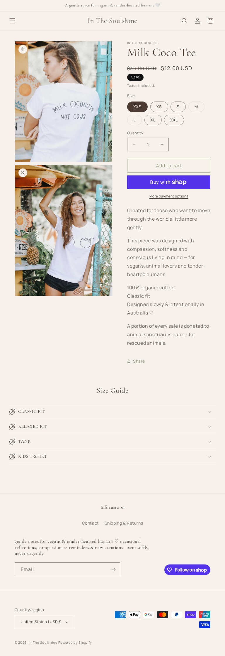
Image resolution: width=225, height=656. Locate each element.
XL (153, 120)
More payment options (168, 196)
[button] (12, 20)
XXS (137, 106)
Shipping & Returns (124, 523)
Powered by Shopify (75, 642)
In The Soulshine (43, 642)
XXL (174, 120)
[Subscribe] (113, 569)
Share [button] (139, 361)
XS (159, 106)
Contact (90, 523)
